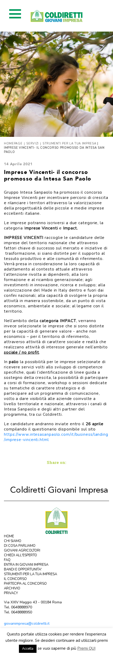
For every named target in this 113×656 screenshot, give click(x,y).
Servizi (32, 144)
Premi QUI (86, 648)
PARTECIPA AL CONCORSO (25, 583)
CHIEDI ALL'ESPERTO (20, 555)
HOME (9, 536)
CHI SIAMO (12, 541)
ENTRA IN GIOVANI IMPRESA (26, 564)
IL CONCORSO (15, 579)
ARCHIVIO (12, 588)
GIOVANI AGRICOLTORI (22, 550)
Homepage (13, 144)
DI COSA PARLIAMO (19, 545)
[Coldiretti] (56, 520)
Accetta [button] (27, 648)
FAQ (7, 560)
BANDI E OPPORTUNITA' (23, 569)
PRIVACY (11, 593)
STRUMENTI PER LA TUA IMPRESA (30, 574)
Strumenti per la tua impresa (69, 144)
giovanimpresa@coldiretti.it (26, 623)
